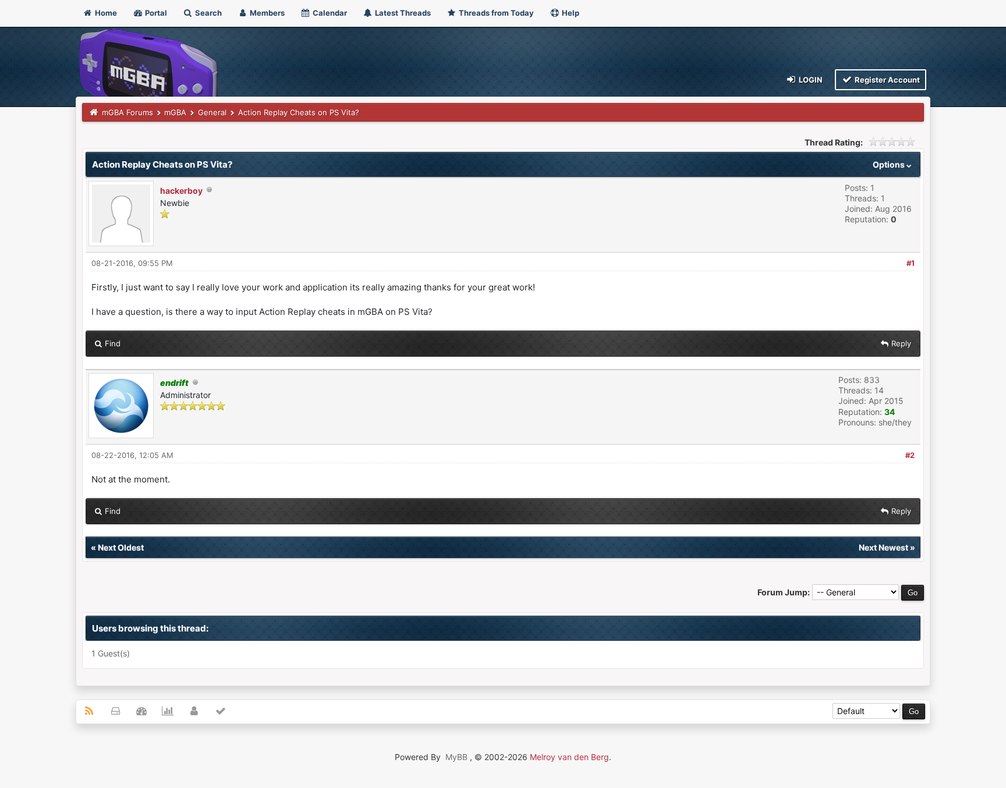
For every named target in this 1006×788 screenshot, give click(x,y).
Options (889, 164)
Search (207, 12)
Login (810, 79)
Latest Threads (402, 12)
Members (266, 12)
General (212, 112)
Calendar (329, 12)
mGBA (175, 112)
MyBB (456, 757)
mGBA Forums (127, 112)
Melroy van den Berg (569, 757)
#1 (910, 263)
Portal (155, 12)
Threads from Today (495, 12)
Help (569, 12)
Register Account (886, 79)
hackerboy (181, 191)
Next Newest (883, 547)
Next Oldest (121, 547)
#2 (910, 455)
